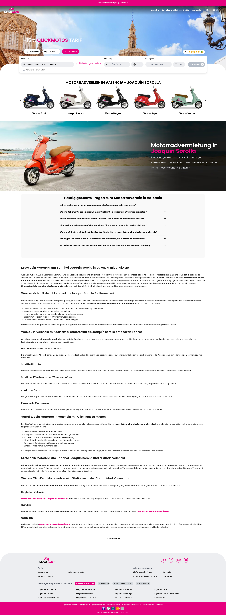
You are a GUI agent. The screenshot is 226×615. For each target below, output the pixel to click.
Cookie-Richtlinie (148, 605)
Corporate (167, 576)
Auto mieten (43, 572)
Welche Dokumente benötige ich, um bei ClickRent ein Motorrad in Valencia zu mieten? (103, 212)
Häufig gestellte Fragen (143, 572)
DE (217, 10)
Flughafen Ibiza (160, 589)
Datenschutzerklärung (131, 605)
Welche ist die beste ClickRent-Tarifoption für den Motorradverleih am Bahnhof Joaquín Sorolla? (108, 232)
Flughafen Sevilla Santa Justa (166, 593)
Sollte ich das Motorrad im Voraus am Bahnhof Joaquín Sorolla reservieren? (98, 205)
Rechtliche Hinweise (114, 605)
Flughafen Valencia (123, 598)
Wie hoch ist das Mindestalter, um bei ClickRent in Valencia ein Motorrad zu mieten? (102, 218)
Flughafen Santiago (123, 593)
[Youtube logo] (186, 560)
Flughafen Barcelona (47, 589)
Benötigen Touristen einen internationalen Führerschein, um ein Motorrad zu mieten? (102, 238)
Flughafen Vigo (160, 598)
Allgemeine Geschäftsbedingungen (75, 605)
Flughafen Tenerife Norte (48, 598)
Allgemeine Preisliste (98, 605)
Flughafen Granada (123, 589)
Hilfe (207, 10)
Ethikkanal (159, 605)
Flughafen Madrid (45, 593)
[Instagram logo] (178, 560)
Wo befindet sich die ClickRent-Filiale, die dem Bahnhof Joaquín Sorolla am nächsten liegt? (106, 245)
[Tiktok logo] (171, 560)
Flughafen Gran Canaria (86, 589)
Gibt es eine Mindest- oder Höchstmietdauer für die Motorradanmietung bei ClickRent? (103, 225)
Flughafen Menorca (84, 593)
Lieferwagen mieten (76, 572)
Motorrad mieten (45, 576)
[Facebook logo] (163, 560)
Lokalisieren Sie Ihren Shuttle (176, 10)
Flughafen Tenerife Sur (86, 598)
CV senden (167, 572)
